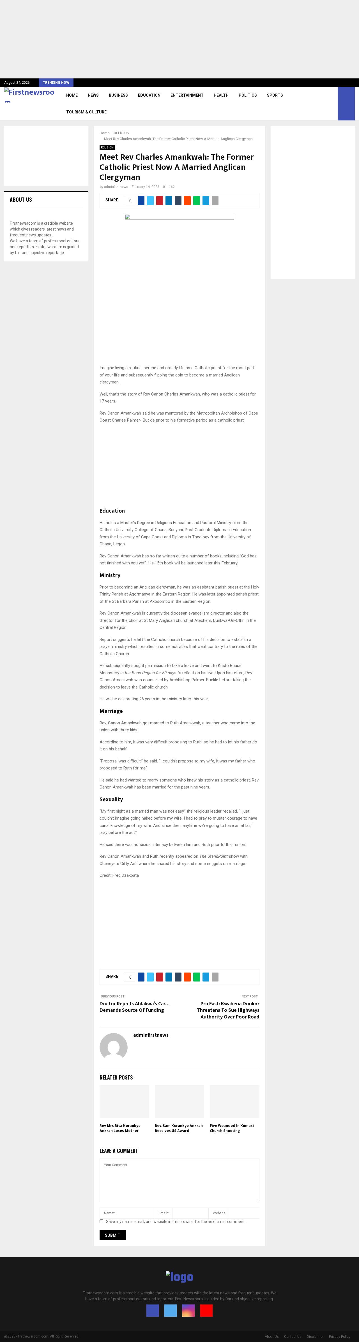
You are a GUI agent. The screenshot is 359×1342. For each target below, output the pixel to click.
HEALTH (221, 95)
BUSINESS (118, 95)
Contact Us (293, 1337)
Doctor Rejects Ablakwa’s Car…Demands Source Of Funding (134, 1007)
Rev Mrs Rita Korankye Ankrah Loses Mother (120, 1128)
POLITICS (248, 95)
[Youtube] (206, 1310)
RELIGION (107, 147)
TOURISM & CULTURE (86, 112)
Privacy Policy (339, 1337)
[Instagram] (188, 1310)
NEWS (93, 95)
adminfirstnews (116, 187)
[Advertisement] (168, 39)
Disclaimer (315, 1337)
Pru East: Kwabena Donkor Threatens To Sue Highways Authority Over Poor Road (228, 1011)
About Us (272, 1337)
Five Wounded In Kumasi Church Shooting (232, 1128)
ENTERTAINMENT (187, 95)
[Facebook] (152, 1310)
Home (72, 95)
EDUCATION (149, 95)
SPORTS (275, 95)
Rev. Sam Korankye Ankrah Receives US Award (179, 1128)
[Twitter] (170, 1310)
